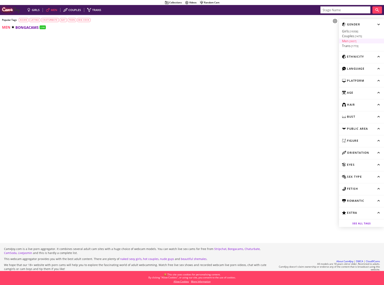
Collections (175, 2)
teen (72, 19)
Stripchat (220, 249)
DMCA (359, 261)
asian (23, 19)
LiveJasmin (25, 253)
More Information (201, 281)
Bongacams (235, 249)
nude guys (167, 259)
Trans (350, 46)
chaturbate (50, 19)
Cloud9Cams (373, 261)
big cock (83, 19)
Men (349, 41)
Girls (350, 31)
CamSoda (10, 253)
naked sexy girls (131, 259)
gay (63, 19)
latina (35, 19)
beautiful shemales (194, 259)
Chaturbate (252, 249)
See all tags (361, 223)
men (6, 27)
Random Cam (211, 2)
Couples (352, 36)
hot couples (151, 259)
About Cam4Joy (344, 261)
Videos (193, 2)
